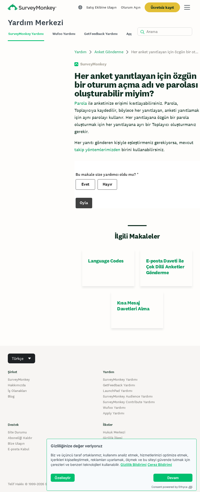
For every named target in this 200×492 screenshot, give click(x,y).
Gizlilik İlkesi (112, 438)
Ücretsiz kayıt (162, 7)
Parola (80, 103)
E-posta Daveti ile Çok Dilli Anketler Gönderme (165, 267)
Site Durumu (17, 432)
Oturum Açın (130, 7)
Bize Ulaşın (16, 443)
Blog (11, 396)
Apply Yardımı (113, 413)
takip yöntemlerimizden (97, 149)
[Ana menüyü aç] (187, 7)
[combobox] (21, 358)
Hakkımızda (17, 385)
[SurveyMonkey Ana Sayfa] (32, 7)
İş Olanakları (17, 390)
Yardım (80, 51)
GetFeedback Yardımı (119, 385)
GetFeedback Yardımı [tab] (101, 33)
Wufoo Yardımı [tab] (63, 33)
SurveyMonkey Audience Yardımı (128, 396)
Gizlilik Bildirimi (133, 464)
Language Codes (105, 261)
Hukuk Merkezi (114, 432)
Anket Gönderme (108, 51)
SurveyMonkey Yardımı (120, 379)
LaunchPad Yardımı (117, 390)
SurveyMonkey (19, 379)
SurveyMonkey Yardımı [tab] (26, 33)
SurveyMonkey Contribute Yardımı (129, 402)
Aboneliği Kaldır (20, 438)
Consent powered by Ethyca (169, 487)
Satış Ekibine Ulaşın (101, 7)
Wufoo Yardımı (114, 407)
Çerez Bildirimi (160, 464)
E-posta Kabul (18, 449)
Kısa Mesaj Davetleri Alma (133, 306)
